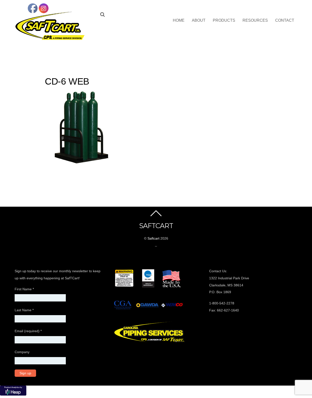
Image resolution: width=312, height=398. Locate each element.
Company (22, 352)
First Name (24, 289)
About (198, 20)
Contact (284, 20)
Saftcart (153, 238)
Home (179, 20)
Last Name (24, 310)
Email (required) (28, 331)
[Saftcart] (51, 39)
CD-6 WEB (67, 81)
